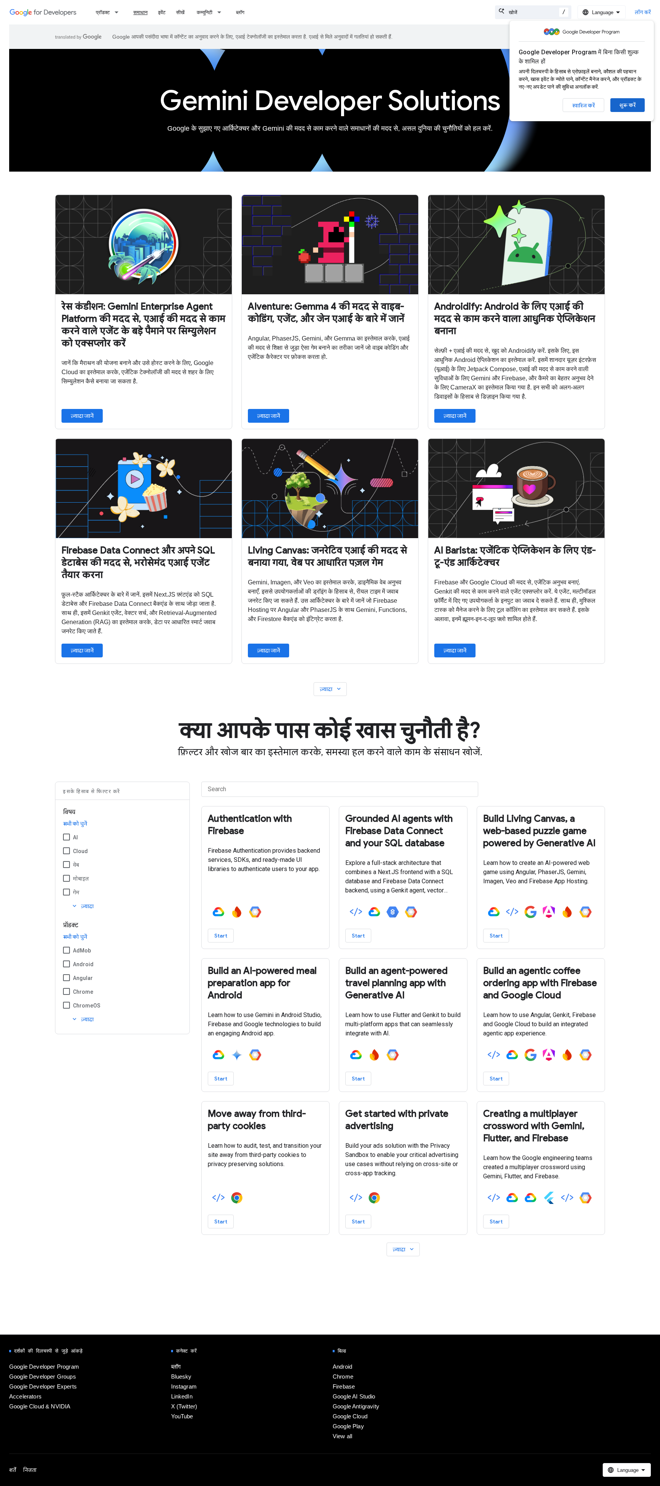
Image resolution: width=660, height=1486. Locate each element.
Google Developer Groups (42, 1377)
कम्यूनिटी (204, 12)
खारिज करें (583, 105)
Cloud (80, 851)
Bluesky (181, 1377)
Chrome (83, 992)
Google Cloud (350, 1416)
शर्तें (12, 1470)
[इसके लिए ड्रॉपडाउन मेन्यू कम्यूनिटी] (221, 12)
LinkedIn (181, 1397)
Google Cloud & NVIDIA (39, 1406)
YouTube (182, 1416)
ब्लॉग (240, 12)
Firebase (344, 1387)
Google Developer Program (44, 1367)
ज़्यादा (331, 689)
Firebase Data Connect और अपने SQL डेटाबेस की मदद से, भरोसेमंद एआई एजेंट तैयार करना (138, 563)
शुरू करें (628, 105)
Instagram (184, 1387)
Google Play (348, 1426)
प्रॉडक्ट (103, 12)
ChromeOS (86, 1006)
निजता (30, 1470)
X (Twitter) (184, 1406)
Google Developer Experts (43, 1387)
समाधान (140, 12)
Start (220, 935)
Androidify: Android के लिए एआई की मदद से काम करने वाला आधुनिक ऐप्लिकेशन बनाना (514, 319)
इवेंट (161, 12)
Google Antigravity (356, 1406)
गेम (76, 892)
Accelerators (25, 1397)
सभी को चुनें (75, 823)
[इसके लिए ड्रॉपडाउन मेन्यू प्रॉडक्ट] (119, 12)
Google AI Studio (354, 1397)
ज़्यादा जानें (82, 415)
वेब (76, 865)
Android (83, 964)
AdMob (82, 950)
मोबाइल (81, 879)
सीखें (180, 12)
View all (342, 1436)
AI (75, 837)
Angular (83, 978)
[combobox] (533, 12)
